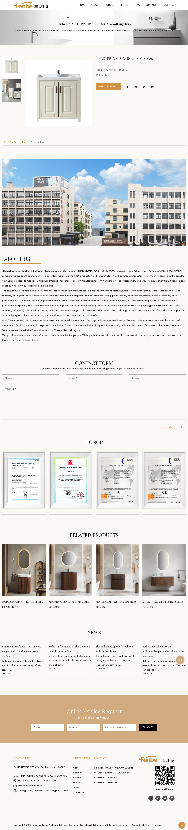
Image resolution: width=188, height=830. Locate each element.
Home (82, 5)
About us (78, 772)
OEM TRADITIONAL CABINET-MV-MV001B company (40, 776)
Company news (144, 9)
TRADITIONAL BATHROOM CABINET (55, 30)
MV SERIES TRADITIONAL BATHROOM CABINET (104, 30)
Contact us (79, 792)
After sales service (130, 9)
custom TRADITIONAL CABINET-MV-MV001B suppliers (99, 270)
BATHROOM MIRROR (105, 782)
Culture (101, 9)
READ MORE (6, 669)
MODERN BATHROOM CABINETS (112, 772)
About (94, 5)
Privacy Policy (115, 825)
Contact (150, 5)
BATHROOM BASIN (104, 777)
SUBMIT (170, 427)
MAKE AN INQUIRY (108, 86)
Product (109, 5)
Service (124, 5)
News (137, 5)
